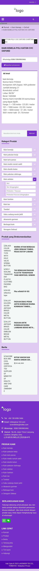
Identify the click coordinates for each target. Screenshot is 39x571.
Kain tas (7, 204)
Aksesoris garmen (11, 219)
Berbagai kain (9, 224)
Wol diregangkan (13, 187)
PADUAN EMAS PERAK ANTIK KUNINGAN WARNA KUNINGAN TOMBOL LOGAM (24, 304)
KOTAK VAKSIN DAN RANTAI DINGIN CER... (23, 358)
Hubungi (6, 553)
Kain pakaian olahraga (12, 174)
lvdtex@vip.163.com (17, 422)
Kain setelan (8, 179)
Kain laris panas (10, 160)
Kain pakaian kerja (11, 155)
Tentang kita (8, 543)
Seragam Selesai (10, 229)
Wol (8, 183)
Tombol (6, 209)
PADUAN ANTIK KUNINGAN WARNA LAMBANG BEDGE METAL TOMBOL (24, 325)
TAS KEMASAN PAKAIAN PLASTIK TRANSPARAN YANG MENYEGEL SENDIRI (24, 272)
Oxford (26, 27)
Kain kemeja (16, 27)
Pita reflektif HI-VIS (21, 291)
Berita (5, 539)
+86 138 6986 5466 (15, 418)
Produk (6, 536)
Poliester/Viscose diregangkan (18, 195)
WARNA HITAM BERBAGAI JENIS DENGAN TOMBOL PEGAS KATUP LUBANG (24, 249)
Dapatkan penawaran (12, 65)
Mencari (32, 133)
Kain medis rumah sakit (13, 164)
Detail (7, 73)
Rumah (6, 27)
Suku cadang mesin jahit (13, 214)
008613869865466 (18, 59)
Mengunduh (7, 546)
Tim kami (7, 550)
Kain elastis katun (10, 169)
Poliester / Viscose (14, 191)
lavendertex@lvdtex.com (19, 425)
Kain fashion (8, 199)
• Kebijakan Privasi (23, 566)
